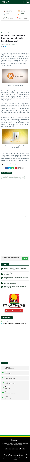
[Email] (19, 168)
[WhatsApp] (7, 46)
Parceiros (26, 458)
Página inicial (4, 32)
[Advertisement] (15, 23)
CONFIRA (25, 258)
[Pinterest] (16, 168)
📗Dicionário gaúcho (6, 321)
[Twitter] (5, 46)
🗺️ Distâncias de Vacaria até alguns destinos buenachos (14, 323)
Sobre (8, 458)
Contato (15, 459)
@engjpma (21, 455)
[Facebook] (3, 46)
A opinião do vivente (13, 32)
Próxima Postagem (24, 216)
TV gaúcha (16, 164)
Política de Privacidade (16, 458)
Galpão (3, 458)
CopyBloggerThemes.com (13, 454)
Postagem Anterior (6, 216)
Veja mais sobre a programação (13, 310)
